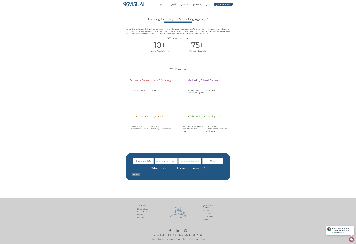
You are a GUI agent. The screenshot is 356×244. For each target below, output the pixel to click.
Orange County (208, 216)
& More (205, 219)
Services (162, 4)
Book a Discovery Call (223, 4)
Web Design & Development (205, 116)
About (208, 4)
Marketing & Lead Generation (205, 80)
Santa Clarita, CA (185, 235)
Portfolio (174, 4)
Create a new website (143, 161)
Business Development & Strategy (150, 80)
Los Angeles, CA (159, 235)
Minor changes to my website (190, 161)
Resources (197, 4)
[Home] (135, 4)
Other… (212, 161)
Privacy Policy (181, 239)
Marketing (140, 215)
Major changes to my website (166, 161)
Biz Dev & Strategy (143, 209)
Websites (140, 217)
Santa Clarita (207, 211)
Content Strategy (143, 212)
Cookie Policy (193, 239)
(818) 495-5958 (171, 235)
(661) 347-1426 (197, 235)
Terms (203, 239)
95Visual (137, 31)
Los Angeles (207, 214)
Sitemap (170, 239)
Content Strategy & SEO (150, 116)
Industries (184, 4)
